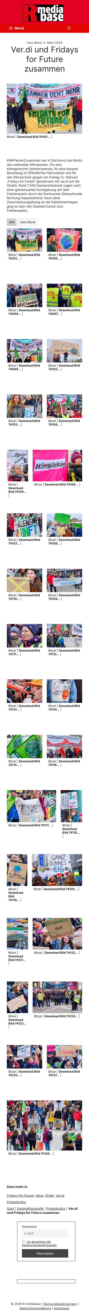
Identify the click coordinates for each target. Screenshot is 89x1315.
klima (39, 1195)
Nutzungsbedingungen (60, 1304)
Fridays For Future (20, 1195)
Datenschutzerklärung (35, 1308)
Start (10, 1208)
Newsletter (29, 1226)
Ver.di (60, 1195)
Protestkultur (16, 1202)
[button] (69, 28)
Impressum (61, 1308)
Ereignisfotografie (30, 1208)
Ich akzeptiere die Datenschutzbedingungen (39, 1243)
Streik (49, 1195)
